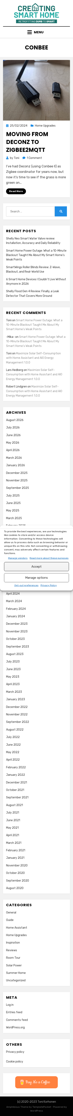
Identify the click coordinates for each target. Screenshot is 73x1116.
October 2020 (15, 873)
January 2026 (15, 465)
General (11, 912)
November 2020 (17, 865)
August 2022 (15, 729)
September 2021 (17, 797)
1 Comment (34, 158)
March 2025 (14, 518)
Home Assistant (16, 927)
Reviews (11, 950)
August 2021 (14, 805)
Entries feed (14, 1012)
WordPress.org (15, 1027)
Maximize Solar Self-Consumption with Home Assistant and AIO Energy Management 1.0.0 (33, 358)
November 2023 (17, 631)
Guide (10, 920)
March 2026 (14, 458)
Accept (36, 566)
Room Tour (13, 958)
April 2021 (12, 835)
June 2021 (13, 820)
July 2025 (13, 495)
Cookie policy (14, 1061)
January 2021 (15, 858)
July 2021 (12, 812)
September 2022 (17, 722)
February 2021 (15, 850)
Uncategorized (16, 980)
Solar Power (14, 965)
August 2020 (15, 888)
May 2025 (12, 510)
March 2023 (14, 692)
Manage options (36, 578)
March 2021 (13, 843)
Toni (9, 320)
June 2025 (13, 503)
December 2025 (17, 473)
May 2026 (12, 442)
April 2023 (13, 684)
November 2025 (17, 480)
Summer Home (16, 973)
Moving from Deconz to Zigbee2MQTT (27, 142)
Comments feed (17, 1020)
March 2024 (14, 601)
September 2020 (17, 880)
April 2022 (13, 759)
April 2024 (13, 593)
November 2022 (17, 714)
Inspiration (13, 942)
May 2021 (12, 827)
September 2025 (17, 488)
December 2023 (17, 624)
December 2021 (16, 782)
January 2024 (15, 616)
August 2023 (15, 654)
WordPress (36, 1110)
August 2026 (15, 420)
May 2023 (12, 676)
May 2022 (12, 752)
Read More (16, 191)
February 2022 (16, 767)
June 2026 (13, 435)
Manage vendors (18, 557)
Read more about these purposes (49, 557)
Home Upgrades (45, 125)
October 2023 (15, 639)
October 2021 (15, 790)
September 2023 (17, 646)
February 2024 (16, 609)
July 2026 (13, 427)
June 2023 (13, 669)
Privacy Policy (49, 585)
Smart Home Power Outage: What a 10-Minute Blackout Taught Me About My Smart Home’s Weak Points (36, 255)
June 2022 (13, 744)
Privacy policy (15, 1052)
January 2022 (15, 775)
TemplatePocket (41, 1107)
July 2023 (13, 661)
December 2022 (17, 707)
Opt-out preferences (26, 585)
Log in (10, 1005)
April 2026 (13, 450)
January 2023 (15, 699)
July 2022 (13, 737)
